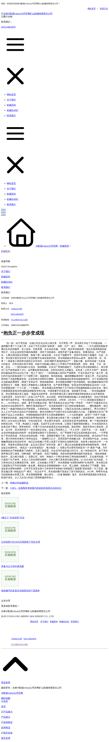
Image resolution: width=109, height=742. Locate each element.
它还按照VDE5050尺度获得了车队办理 (20, 542)
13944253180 (16, 309)
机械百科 (64, 246)
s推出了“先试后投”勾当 (12, 517)
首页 (3, 706)
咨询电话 (5, 727)
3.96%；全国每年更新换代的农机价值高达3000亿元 (35, 488)
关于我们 (5, 271)
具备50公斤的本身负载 (12, 566)
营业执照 (5, 682)
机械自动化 (6, 282)
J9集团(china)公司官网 (47, 246)
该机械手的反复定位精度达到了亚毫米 (20, 590)
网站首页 (92, 9)
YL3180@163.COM (19, 644)
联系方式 (104, 9)
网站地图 (5, 698)
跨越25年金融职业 (19, 483)
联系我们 (5, 287)
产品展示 (5, 717)
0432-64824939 (8, 27)
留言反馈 (5, 738)
